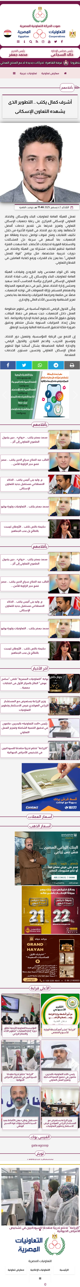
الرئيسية (64, 1269)
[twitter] (55, 41)
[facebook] (62, 41)
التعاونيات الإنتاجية (40, 1269)
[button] (4, 395)
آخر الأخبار (40, 668)
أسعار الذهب (40, 826)
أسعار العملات (40, 817)
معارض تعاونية (50, 73)
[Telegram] (56, 365)
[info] (24, 41)
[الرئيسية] (65, 73)
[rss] (37, 41)
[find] (31, 41)
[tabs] (18, 41)
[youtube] (49, 41)
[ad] (40, 395)
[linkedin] (43, 41)
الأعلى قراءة (40, 988)
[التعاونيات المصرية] (51, 810)
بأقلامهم (67, 87)
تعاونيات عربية (28, 73)
